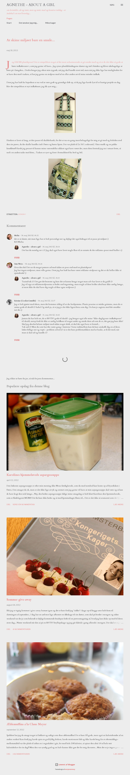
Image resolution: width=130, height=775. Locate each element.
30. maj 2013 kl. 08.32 (29, 235)
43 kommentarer (22, 629)
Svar (17, 257)
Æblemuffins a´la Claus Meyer (27, 724)
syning (22, 214)
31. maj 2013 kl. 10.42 (51, 315)
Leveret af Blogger (66, 764)
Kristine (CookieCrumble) (25, 301)
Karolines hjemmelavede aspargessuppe (33, 475)
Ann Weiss (18, 264)
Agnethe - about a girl (31, 4)
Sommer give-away (19, 599)
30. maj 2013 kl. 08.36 (33, 264)
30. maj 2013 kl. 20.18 (51, 278)
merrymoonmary (70, 769)
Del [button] (118, 214)
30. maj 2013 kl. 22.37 (46, 301)
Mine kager (50, 23)
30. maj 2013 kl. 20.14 (51, 247)
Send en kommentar (24, 504)
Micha (16, 235)
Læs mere (118, 504)
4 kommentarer (21, 754)
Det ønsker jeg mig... (28, 23)
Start (9, 23)
